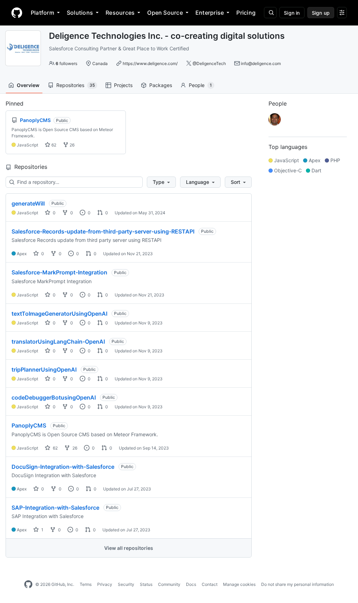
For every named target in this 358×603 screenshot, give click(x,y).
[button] (161, 182)
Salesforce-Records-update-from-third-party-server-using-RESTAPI (103, 231)
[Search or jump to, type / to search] (270, 12)
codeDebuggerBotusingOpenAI (54, 397)
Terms (86, 584)
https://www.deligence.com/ (150, 63)
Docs (191, 584)
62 (53, 145)
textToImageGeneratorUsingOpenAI (59, 313)
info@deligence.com (261, 63)
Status (146, 584)
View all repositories (128, 548)
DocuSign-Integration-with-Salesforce (63, 466)
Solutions (80, 12)
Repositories (75, 85)
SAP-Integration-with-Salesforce (55, 507)
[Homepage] (16, 12)
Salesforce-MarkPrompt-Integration (59, 272)
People (200, 85)
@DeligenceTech (209, 63)
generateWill (28, 203)
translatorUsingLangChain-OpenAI (58, 341)
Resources (120, 12)
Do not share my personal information (297, 584)
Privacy (104, 584)
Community (169, 584)
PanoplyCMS (29, 425)
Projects (123, 85)
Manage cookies (239, 584)
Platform (42, 12)
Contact (209, 584)
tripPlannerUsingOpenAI (44, 369)
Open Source (165, 12)
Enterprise (209, 12)
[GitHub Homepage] (28, 584)
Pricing (246, 12)
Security (126, 584)
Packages (160, 85)
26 (71, 145)
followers (66, 63)
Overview (28, 85)
